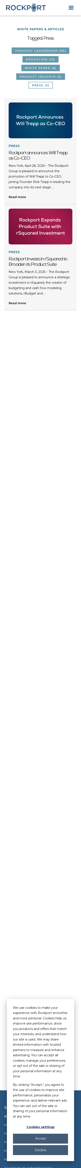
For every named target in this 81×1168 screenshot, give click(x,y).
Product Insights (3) (41, 76)
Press (14, 146)
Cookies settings (41, 1127)
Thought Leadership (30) (40, 50)
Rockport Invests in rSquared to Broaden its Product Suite (38, 261)
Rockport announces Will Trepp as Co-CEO (38, 155)
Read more (17, 197)
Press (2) (40, 85)
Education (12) (40, 59)
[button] (71, 8)
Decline (40, 1150)
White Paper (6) (40, 68)
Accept (40, 1138)
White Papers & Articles (40, 29)
